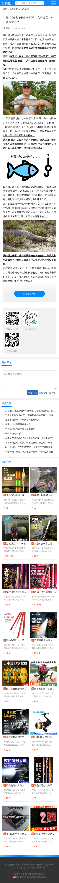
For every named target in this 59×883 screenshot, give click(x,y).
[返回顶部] (53, 791)
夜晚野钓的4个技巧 (14, 446)
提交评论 (32, 406)
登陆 (43, 405)
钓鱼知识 (14, 9)
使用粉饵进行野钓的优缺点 (18, 437)
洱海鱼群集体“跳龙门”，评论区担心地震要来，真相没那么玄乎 (30, 428)
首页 (5, 9)
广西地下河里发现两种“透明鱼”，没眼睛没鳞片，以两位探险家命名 (30, 423)
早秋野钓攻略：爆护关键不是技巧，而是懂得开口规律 (30, 455)
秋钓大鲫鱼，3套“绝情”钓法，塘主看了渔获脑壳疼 (28, 460)
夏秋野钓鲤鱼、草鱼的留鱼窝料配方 (22, 433)
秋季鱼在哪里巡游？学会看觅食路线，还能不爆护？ (29, 451)
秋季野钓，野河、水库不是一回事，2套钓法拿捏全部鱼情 (30, 464)
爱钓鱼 (6, 3)
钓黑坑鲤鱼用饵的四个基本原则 (20, 442)
